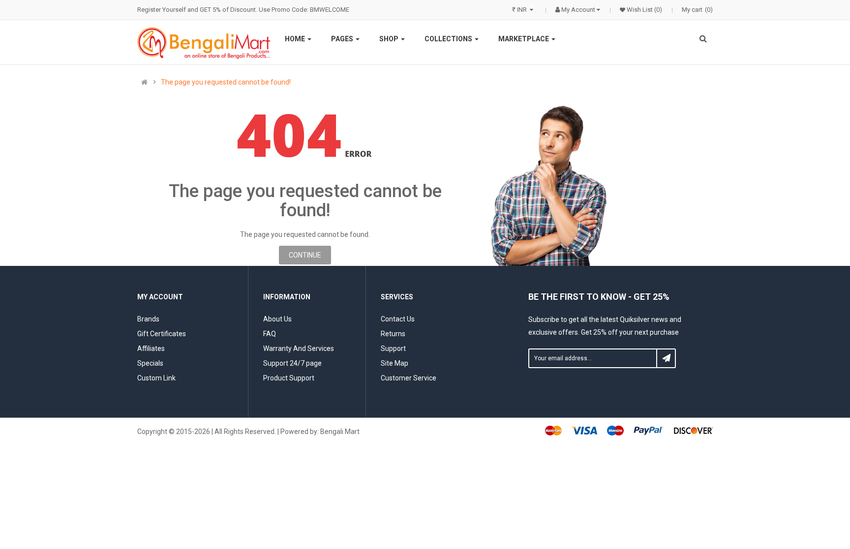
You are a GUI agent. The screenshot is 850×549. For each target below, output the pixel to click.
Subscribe (666, 358)
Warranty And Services (298, 348)
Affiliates (151, 348)
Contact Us (398, 319)
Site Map (394, 363)
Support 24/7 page (292, 363)
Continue (305, 255)
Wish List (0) (643, 9)
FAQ (269, 334)
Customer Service (408, 378)
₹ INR (521, 9)
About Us (277, 319)
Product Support (288, 378)
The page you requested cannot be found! (226, 82)
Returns (393, 334)
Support (393, 348)
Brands (148, 319)
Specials (150, 363)
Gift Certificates (161, 334)
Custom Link (156, 378)
